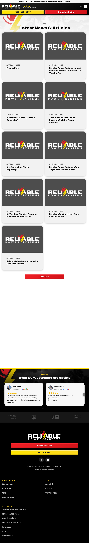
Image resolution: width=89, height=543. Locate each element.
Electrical (7, 488)
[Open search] (81, 6)
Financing (6, 527)
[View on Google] (9, 387)
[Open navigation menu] (85, 6)
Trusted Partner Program (14, 509)
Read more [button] (11, 402)
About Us (49, 484)
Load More (44, 277)
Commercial (8, 497)
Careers (49, 488)
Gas (4, 493)
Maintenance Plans (11, 514)
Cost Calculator (9, 518)
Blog (4, 531)
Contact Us (7, 536)
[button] (4, 394)
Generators (7, 484)
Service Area (51, 493)
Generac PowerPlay (11, 522)
